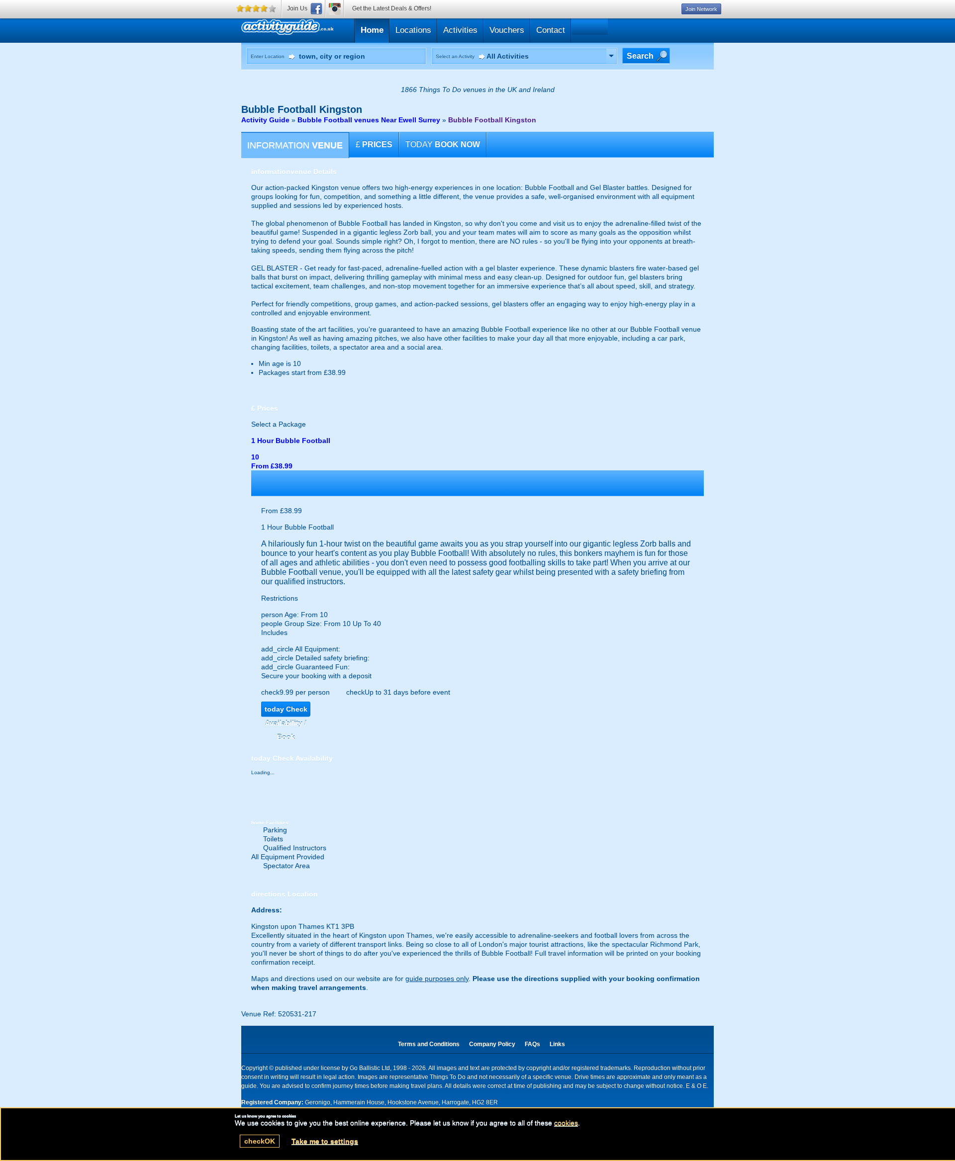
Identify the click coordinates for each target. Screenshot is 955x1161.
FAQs (532, 1044)
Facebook (316, 8)
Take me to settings (324, 1141)
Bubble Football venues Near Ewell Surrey (368, 120)
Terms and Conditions (429, 1044)
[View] (611, 56)
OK (259, 1141)
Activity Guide (265, 120)
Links (557, 1044)
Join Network (701, 9)
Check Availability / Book (286, 710)
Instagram (335, 8)
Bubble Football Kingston (492, 120)
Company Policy (492, 1044)
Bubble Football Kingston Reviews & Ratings (334, 29)
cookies (566, 1123)
